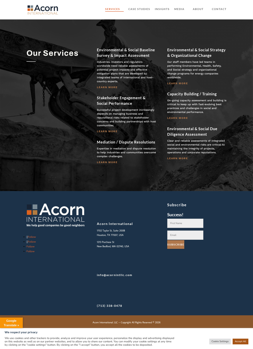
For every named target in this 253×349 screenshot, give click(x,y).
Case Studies (139, 9)
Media (179, 9)
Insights (162, 9)
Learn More (107, 87)
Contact (219, 9)
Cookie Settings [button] (220, 341)
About (198, 9)
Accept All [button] (240, 341)
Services (112, 9)
